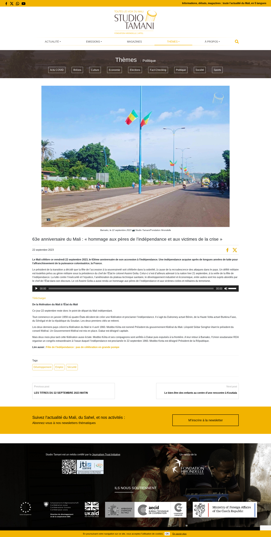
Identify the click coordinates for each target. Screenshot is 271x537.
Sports (217, 70)
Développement (42, 367)
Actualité (52, 41)
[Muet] (225, 288)
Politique (181, 70)
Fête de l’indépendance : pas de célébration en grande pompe (82, 347)
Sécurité (72, 367)
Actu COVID (57, 70)
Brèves (77, 70)
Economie (114, 70)
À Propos (211, 41)
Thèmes (172, 41)
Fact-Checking (158, 70)
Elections (135, 70)
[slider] (232, 288)
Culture (95, 70)
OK (167, 533)
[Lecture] (36, 288)
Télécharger (39, 298)
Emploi (59, 367)
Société (200, 70)
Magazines (134, 41)
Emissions (93, 41)
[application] (135, 288)
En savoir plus (179, 533)
